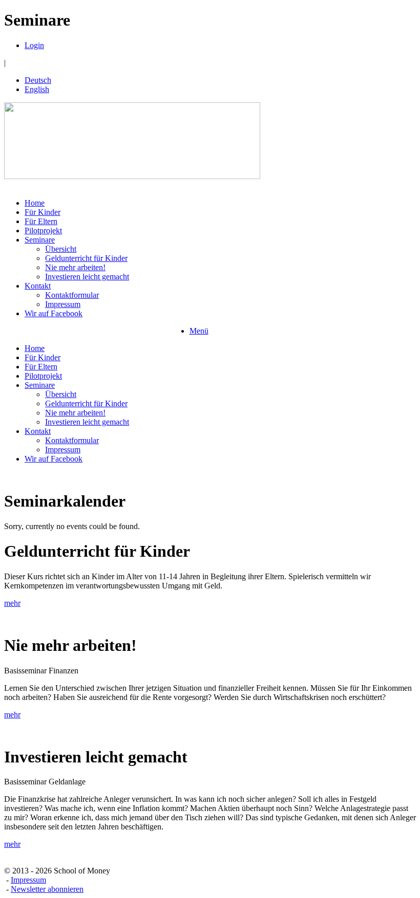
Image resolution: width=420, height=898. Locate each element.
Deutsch (38, 80)
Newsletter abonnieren (47, 889)
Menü (199, 330)
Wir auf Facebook (53, 313)
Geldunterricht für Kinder (86, 258)
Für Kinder (42, 212)
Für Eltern (41, 221)
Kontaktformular (72, 295)
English (37, 89)
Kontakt (38, 285)
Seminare (40, 239)
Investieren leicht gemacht (87, 276)
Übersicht (60, 249)
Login (34, 45)
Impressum (62, 304)
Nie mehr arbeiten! (75, 267)
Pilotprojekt (43, 230)
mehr (12, 603)
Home (35, 203)
